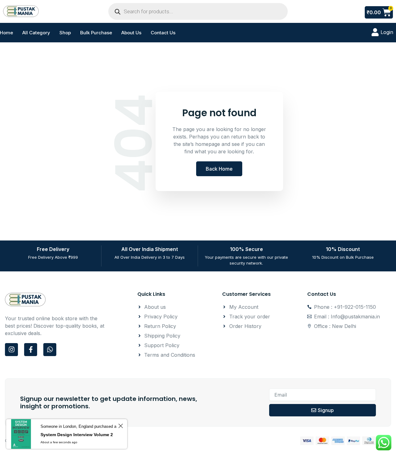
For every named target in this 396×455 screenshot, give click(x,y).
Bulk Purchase (96, 33)
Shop (65, 33)
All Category (36, 33)
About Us (131, 33)
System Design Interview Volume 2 (77, 434)
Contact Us (163, 33)
